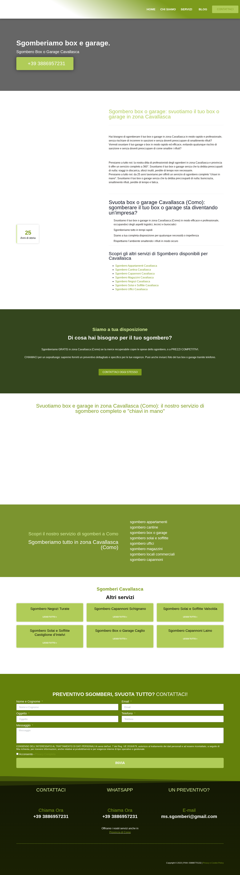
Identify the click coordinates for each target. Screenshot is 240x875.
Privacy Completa (45, 754)
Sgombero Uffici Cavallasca (131, 289)
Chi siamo (168, 9)
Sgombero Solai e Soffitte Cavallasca (137, 285)
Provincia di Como (120, 832)
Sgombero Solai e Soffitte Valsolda (190, 609)
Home (151, 9)
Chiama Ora (51, 810)
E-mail (189, 810)
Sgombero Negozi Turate (49, 609)
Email (126, 701)
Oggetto (22, 713)
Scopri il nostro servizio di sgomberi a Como (73, 533)
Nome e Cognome (28, 701)
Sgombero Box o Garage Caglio (120, 630)
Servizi (186, 9)
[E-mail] (189, 800)
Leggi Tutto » (50, 617)
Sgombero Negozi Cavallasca (132, 281)
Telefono (128, 713)
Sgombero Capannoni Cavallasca (135, 273)
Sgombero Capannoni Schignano (120, 609)
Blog (203, 9)
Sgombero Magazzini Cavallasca (134, 277)
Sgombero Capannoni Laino (190, 630)
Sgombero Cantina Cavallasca (133, 269)
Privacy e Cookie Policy (213, 863)
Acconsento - (37, 754)
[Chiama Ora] (51, 800)
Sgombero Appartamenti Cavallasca (136, 265)
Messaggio (23, 725)
